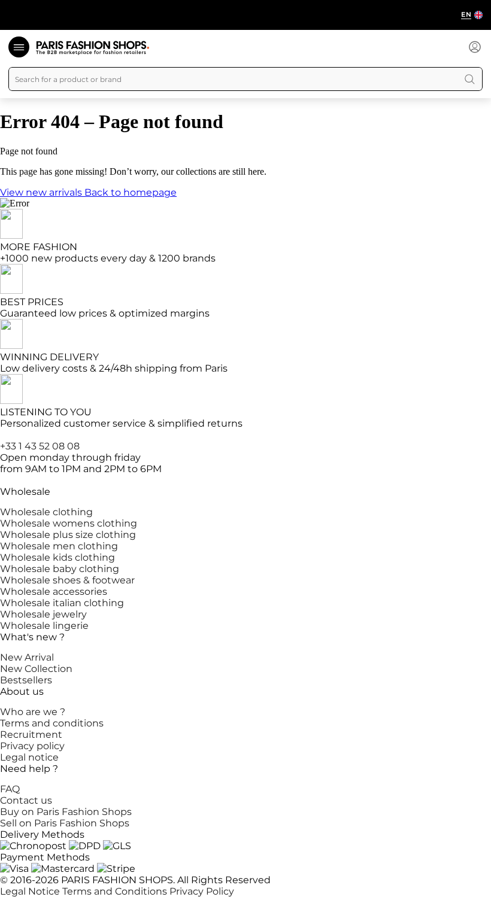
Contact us (26, 800)
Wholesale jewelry (43, 614)
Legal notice (29, 757)
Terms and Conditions (115, 891)
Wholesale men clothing (59, 546)
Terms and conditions (52, 723)
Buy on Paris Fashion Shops (66, 811)
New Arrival (27, 657)
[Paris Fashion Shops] (92, 48)
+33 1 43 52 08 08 (40, 446)
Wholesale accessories (53, 591)
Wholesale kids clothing (57, 557)
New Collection (36, 668)
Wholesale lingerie (44, 625)
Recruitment (31, 734)
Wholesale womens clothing (68, 523)
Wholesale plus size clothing (68, 534)
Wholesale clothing (46, 512)
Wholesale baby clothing (59, 568)
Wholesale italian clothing (62, 603)
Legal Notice (31, 891)
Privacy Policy (201, 891)
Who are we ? (32, 711)
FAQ (10, 789)
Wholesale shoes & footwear (67, 580)
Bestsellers (26, 680)
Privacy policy (32, 746)
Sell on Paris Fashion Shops (64, 823)
